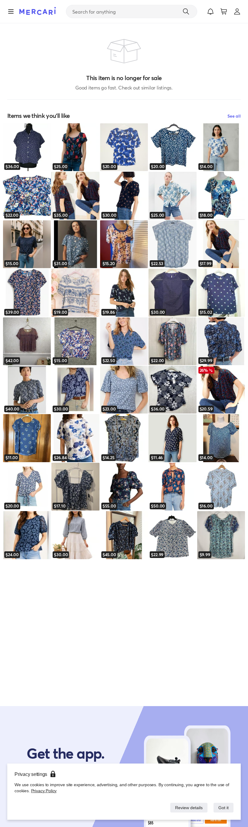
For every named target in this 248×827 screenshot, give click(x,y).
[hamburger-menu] (11, 11)
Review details (187, 807)
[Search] (186, 11)
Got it (223, 807)
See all (234, 116)
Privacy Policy (43, 790)
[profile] (237, 11)
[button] (210, 11)
